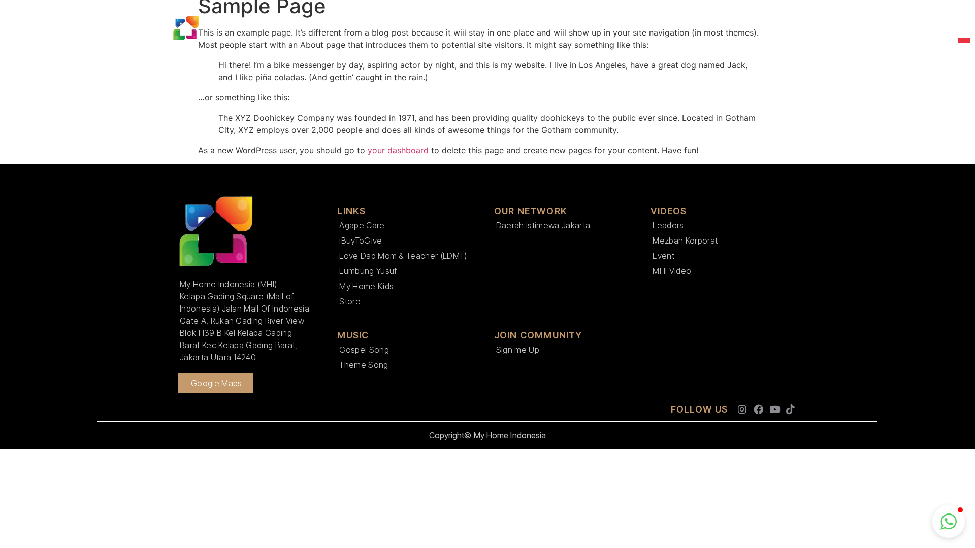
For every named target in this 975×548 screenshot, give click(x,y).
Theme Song (363, 365)
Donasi (693, 28)
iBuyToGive (360, 240)
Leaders (668, 225)
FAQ (783, 28)
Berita (468, 28)
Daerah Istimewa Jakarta (543, 225)
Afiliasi (560, 28)
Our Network (411, 28)
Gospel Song (364, 350)
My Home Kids (366, 286)
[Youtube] (775, 410)
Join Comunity (631, 28)
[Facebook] (758, 410)
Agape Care (361, 225)
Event (663, 256)
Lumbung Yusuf (368, 271)
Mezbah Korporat (685, 240)
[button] (948, 521)
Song (736, 28)
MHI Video (672, 271)
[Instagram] (743, 410)
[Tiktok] (790, 410)
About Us (337, 28)
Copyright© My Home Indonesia (487, 435)
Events (514, 28)
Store (350, 301)
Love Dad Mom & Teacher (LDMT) (403, 256)
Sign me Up (517, 350)
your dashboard (398, 150)
